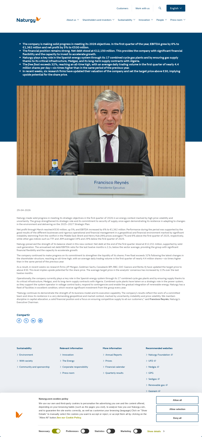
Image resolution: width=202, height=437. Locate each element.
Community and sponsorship (34, 366)
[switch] (85, 431)
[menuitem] (124, 8)
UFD (150, 360)
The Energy (68, 360)
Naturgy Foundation (159, 354)
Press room (68, 372)
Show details (154, 431)
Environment (26, 354)
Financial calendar (115, 366)
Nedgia (152, 366)
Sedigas (152, 378)
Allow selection (177, 409)
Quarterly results (114, 372)
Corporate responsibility (75, 366)
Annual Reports (113, 354)
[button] (19, 320)
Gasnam (152, 391)
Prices (108, 360)
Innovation (68, 354)
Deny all (177, 418)
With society (26, 360)
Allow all (177, 400)
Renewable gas (156, 384)
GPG (150, 372)
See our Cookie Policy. (69, 417)
